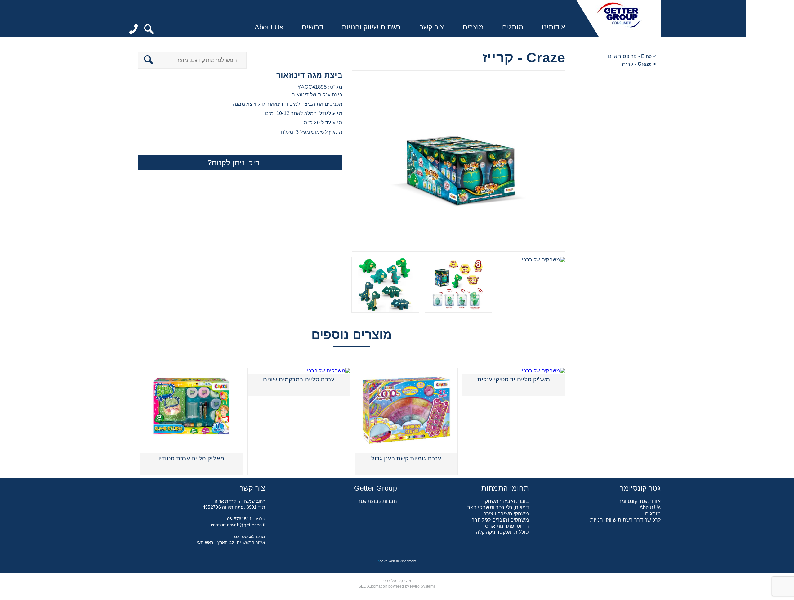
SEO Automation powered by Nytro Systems (397, 586)
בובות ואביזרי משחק (507, 501)
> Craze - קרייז (639, 64)
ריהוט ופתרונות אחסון (505, 526)
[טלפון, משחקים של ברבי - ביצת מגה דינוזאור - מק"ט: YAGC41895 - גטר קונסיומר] (133, 29)
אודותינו (553, 27)
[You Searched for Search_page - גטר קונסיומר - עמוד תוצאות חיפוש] (149, 29)
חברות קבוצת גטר (377, 501)
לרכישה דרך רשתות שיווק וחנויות (625, 519)
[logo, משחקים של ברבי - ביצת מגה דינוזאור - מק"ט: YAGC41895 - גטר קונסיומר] (618, 18)
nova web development (397, 561)
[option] (458, 161)
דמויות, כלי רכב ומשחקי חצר (498, 507)
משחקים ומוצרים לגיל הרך (500, 519)
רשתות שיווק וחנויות (371, 27)
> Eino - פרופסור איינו (632, 56)
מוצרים (473, 27)
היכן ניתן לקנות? (233, 162)
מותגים (512, 27)
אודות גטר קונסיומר (640, 501)
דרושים (312, 27)
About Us (269, 27)
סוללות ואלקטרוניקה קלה (502, 532)
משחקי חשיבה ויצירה (506, 513)
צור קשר (432, 27)
